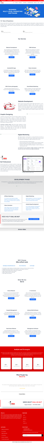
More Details (11, 298)
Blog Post (35, 2)
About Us (16, 2)
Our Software (24, 2)
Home (13, 2)
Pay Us (38, 2)
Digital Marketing (4, 433)
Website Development (5, 429)
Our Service (20, 2)
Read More (11, 57)
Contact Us (41, 2)
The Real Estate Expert (30, 2)
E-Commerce (4, 435)
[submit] (42, 435)
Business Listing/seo (5, 437)
